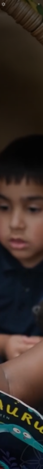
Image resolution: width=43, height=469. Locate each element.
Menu (39, 4)
